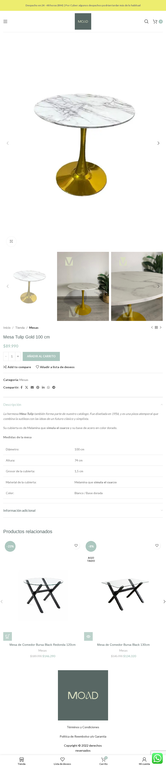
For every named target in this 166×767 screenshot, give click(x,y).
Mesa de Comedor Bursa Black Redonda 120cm (43, 644)
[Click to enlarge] (11, 241)
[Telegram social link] (54, 387)
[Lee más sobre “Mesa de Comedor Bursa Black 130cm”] (88, 636)
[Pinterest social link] (38, 387)
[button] (7, 636)
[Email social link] (32, 387)
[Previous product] (152, 327)
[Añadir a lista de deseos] (76, 545)
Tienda (20, 327)
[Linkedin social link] (43, 387)
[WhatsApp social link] (48, 387)
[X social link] (26, 387)
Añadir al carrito (41, 356)
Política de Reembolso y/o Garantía (83, 736)
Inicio (7, 327)
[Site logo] (83, 21)
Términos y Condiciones (83, 727)
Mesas (33, 327)
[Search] (146, 21)
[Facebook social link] (21, 387)
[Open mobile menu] (5, 21)
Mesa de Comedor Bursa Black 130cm (123, 644)
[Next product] (160, 327)
